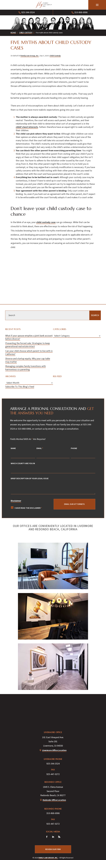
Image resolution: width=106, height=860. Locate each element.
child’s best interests (27, 127)
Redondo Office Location (54, 800)
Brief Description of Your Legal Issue (29, 478)
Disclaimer (16, 500)
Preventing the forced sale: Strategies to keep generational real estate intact (27, 345)
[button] (97, 5)
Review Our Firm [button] (53, 849)
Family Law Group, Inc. (29, 55)
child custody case (46, 222)
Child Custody (55, 55)
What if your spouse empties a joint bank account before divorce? (29, 337)
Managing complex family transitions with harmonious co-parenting (25, 368)
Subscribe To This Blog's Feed (19, 386)
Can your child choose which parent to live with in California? (29, 352)
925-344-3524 (28, 12)
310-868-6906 (81, 12)
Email (39, 448)
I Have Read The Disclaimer (28, 507)
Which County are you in (23, 463)
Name (13, 448)
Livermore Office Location (54, 750)
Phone (74, 448)
